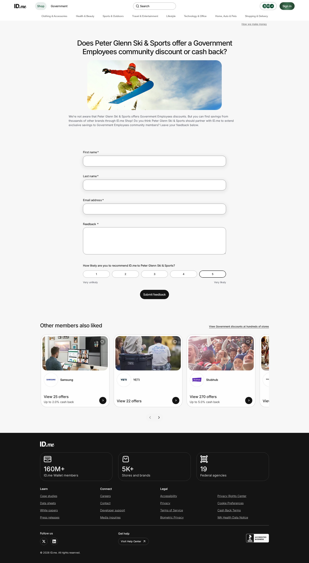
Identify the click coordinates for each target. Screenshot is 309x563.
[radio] (96, 274)
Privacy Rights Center (231, 496)
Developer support (112, 510)
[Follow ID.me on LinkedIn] (54, 541)
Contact (105, 503)
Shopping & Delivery (256, 16)
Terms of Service (171, 510)
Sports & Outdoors (113, 16)
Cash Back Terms (229, 510)
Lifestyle (171, 16)
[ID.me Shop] (22, 6)
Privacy (165, 503)
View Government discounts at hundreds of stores (239, 326)
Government (59, 6)
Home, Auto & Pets (226, 16)
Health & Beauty (85, 16)
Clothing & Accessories (54, 16)
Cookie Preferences (230, 503)
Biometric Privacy (172, 517)
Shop (40, 6)
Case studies (48, 496)
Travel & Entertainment (145, 16)
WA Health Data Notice (232, 517)
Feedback (91, 224)
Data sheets (48, 503)
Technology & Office (195, 16)
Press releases (49, 517)
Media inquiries (110, 517)
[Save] (102, 341)
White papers (49, 510)
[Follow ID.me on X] (44, 541)
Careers (105, 496)
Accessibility (168, 496)
